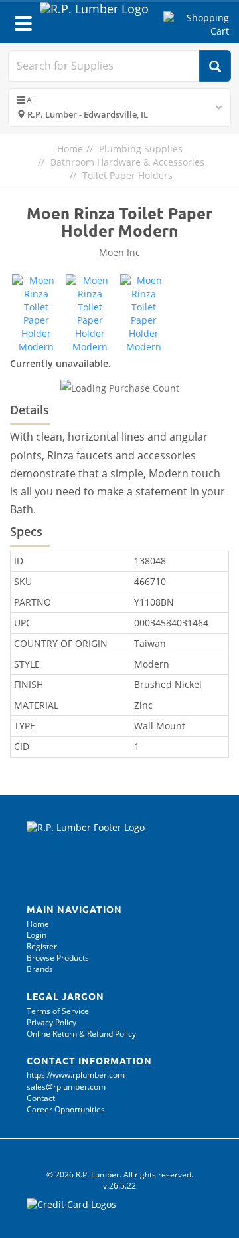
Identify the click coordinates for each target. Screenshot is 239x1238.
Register (42, 946)
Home (70, 148)
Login (36, 935)
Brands (40, 969)
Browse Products (58, 957)
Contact (41, 1098)
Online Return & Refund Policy (81, 1033)
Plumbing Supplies (141, 148)
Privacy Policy (51, 1022)
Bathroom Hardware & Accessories (127, 162)
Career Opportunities (66, 1109)
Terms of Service (58, 1011)
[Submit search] (215, 66)
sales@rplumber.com (66, 1086)
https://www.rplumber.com (76, 1074)
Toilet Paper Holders (127, 175)
